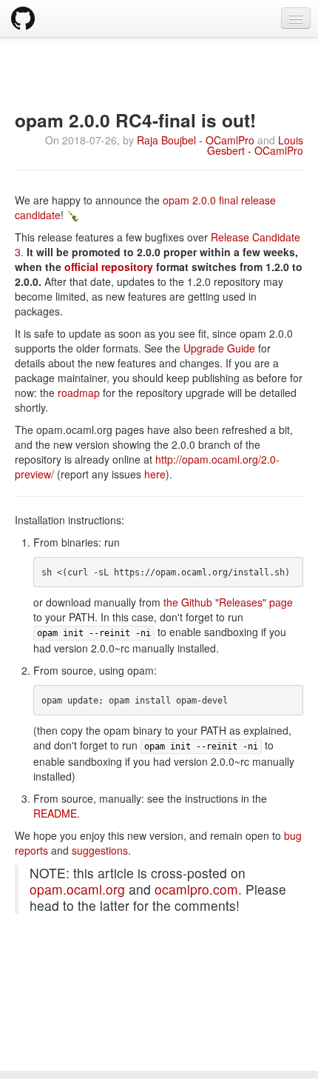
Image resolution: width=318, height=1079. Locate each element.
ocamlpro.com (196, 889)
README (55, 813)
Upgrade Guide (219, 348)
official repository (108, 266)
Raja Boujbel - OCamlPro (195, 140)
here (155, 474)
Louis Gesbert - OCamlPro (255, 145)
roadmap (79, 392)
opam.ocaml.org (77, 889)
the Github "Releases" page (228, 602)
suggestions (100, 850)
